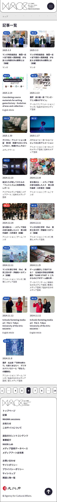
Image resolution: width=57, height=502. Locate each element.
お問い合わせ (9, 460)
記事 (5, 414)
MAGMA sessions (11, 419)
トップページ (9, 410)
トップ (5, 16)
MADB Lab (8, 444)
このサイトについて (12, 427)
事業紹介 (7, 439)
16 (55, 390)
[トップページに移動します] (21, 9)
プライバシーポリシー (13, 469)
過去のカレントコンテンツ (15, 435)
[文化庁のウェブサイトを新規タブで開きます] (12, 490)
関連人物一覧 (9, 477)
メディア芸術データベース (15, 448)
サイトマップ (9, 473)
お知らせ (7, 423)
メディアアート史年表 (13, 452)
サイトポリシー (10, 464)
